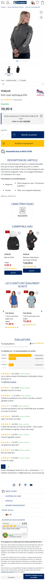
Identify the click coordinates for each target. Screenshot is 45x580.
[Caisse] (42, 2)
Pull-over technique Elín (32, 7)
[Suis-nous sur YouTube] (31, 485)
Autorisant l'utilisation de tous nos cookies (33, 576)
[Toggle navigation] (2, 2)
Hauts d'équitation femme (16, 7)
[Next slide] (42, 72)
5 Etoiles (3, 355)
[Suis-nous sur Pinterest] (25, 485)
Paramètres (11, 577)
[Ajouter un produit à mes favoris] (41, 12)
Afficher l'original (10, 382)
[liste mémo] (37, 2)
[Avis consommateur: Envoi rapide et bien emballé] (14, 530)
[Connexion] (7, 2)
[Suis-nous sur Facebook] (19, 485)
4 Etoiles (3, 358)
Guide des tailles (11, 80)
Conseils (23, 80)
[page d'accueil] (20, 2)
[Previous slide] (2, 72)
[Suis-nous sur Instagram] (14, 485)
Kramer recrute (7, 510)
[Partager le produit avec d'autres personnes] (41, 17)
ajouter (32, 270)
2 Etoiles (3, 364)
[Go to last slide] (3, 311)
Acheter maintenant (24, 143)
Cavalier (3, 7)
